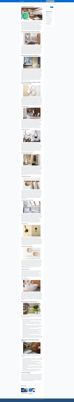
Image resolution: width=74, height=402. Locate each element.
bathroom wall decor (36, 69)
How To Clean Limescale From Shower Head (30, 393)
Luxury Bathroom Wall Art (49, 24)
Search (52, 7)
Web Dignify (42, 399)
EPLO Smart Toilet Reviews (49, 16)
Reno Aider (22, 1)
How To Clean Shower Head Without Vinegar (24, 393)
